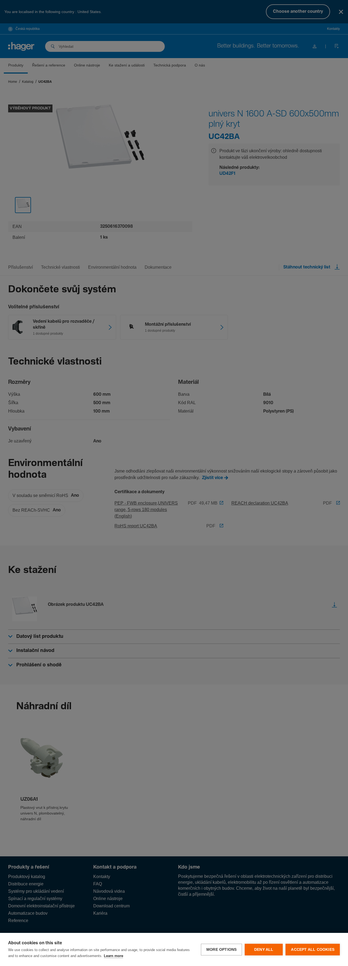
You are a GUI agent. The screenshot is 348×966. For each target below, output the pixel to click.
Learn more (113, 956)
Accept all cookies (312, 950)
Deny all (264, 950)
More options (221, 950)
